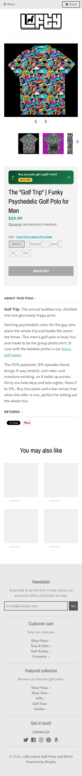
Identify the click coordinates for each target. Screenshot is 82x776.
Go (73, 606)
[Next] (45, 121)
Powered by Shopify (41, 762)
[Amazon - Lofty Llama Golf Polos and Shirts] (56, 739)
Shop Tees (39, 693)
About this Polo (18, 298)
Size (30, 237)
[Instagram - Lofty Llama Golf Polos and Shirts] (41, 739)
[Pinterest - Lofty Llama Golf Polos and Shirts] (48, 739)
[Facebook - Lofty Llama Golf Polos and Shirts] (33, 739)
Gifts (39, 698)
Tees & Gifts (39, 646)
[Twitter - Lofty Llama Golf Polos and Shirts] (25, 739)
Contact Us (41, 731)
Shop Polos (39, 640)
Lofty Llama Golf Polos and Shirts (48, 756)
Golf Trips (39, 703)
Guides (39, 709)
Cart (73, 4)
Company (39, 656)
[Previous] (36, 121)
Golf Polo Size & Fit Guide (34, 237)
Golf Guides (39, 651)
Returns (12, 412)
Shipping (14, 224)
